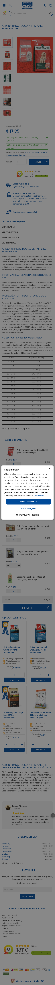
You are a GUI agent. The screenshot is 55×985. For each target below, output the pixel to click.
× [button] (49, 468)
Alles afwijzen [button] (28, 508)
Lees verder (39, 495)
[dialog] (27, 492)
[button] (27, 514)
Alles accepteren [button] (28, 501)
